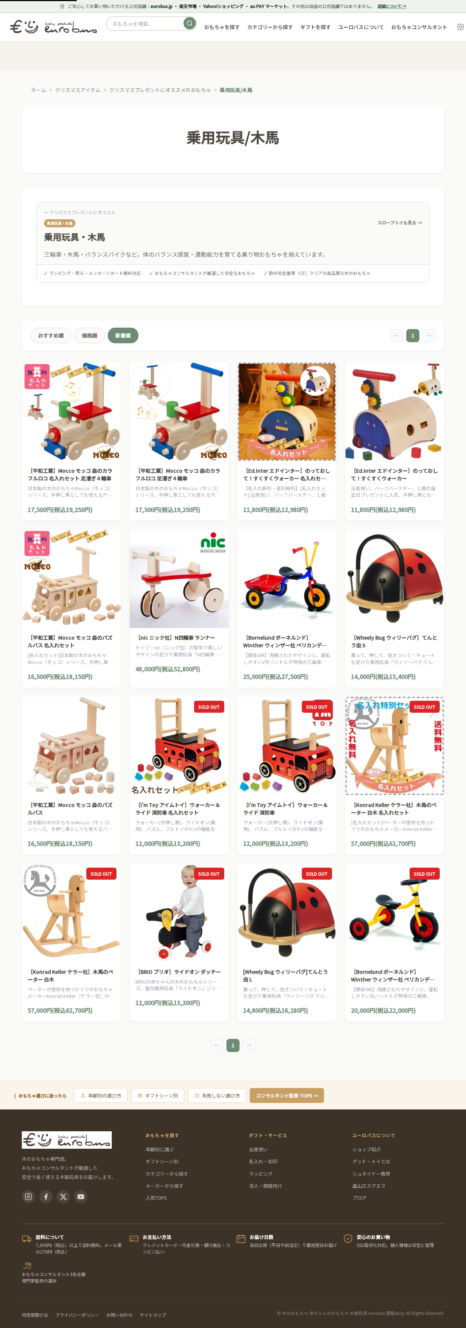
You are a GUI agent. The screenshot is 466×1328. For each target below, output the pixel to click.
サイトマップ (153, 1315)
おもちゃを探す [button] (222, 27)
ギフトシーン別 (161, 1095)
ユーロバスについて (361, 27)
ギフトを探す (315, 27)
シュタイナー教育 (371, 1173)
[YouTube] (80, 1196)
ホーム (38, 89)
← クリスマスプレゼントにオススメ (79, 212)
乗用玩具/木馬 (236, 89)
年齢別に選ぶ (160, 1149)
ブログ (359, 1197)
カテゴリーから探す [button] (270, 27)
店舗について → (392, 6)
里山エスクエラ (369, 1185)
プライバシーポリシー (77, 1315)
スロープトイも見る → (400, 222)
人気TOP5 (156, 1197)
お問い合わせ (119, 1315)
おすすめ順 (51, 335)
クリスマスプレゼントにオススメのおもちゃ (160, 89)
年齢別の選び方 (104, 1095)
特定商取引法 (35, 1315)
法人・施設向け (265, 1185)
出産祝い (258, 1149)
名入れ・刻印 (263, 1161)
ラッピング (261, 1173)
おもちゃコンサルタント (419, 27)
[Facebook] (45, 1196)
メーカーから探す (164, 1185)
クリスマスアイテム (77, 89)
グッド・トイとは (371, 1161)
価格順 (89, 335)
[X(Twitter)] (63, 1196)
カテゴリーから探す (167, 1173)
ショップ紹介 (366, 1149)
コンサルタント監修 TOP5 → (287, 1095)
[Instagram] (28, 1196)
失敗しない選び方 (221, 1095)
